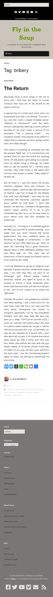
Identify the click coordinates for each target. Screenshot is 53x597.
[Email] (32, 12)
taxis (20, 395)
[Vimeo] (27, 12)
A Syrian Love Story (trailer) (15, 527)
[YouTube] (24, 12)
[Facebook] (16, 12)
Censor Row (9, 510)
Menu (10, 53)
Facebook (8, 532)
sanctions (8, 395)
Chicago (12, 392)
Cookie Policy (9, 456)
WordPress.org (10, 565)
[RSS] (36, 12)
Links (6, 489)
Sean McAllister (19, 379)
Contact (7, 473)
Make (13, 579)
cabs (6, 392)
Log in (6, 548)
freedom (20, 392)
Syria (8, 385)
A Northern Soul (10, 521)
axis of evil (32, 389)
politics (36, 392)
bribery (41, 389)
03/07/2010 (8, 81)
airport (24, 389)
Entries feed (9, 554)
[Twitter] (19, 12)
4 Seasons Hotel (13, 389)
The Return (16, 88)
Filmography (9, 483)
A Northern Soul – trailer (14, 516)
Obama (29, 392)
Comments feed (10, 559)
